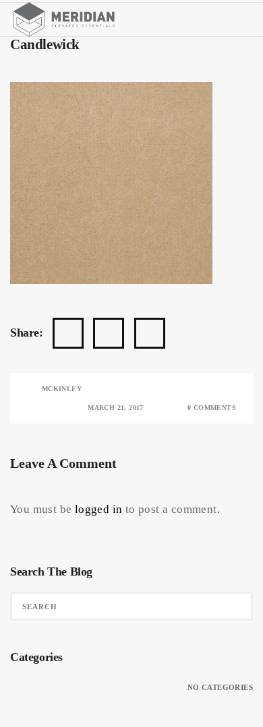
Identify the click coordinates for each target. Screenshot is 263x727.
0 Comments (211, 407)
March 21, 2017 (116, 407)
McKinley (62, 388)
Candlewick (45, 44)
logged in (99, 509)
